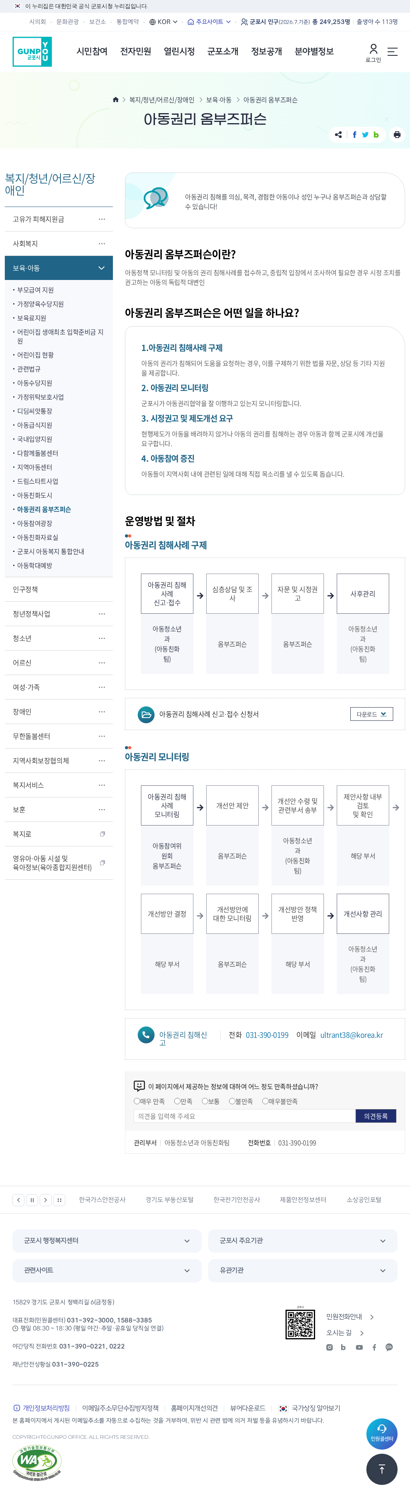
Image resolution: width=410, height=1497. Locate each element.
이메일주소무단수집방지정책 (120, 1408)
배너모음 (59, 1200)
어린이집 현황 (35, 354)
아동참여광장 (34, 523)
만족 (186, 1101)
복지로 (22, 834)
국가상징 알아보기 (316, 1408)
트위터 (365, 134)
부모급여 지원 (35, 289)
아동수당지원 (34, 382)
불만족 (244, 1101)
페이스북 (354, 134)
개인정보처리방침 (46, 1408)
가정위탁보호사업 (40, 396)
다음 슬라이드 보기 (46, 1200)
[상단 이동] (382, 1469)
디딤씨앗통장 (34, 410)
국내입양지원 (34, 438)
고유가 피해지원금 (38, 219)
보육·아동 (26, 268)
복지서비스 (28, 785)
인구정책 (25, 589)
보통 (214, 1101)
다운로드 (367, 714)
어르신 (22, 662)
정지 (32, 1200)
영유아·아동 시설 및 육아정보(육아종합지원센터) (52, 862)
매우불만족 (283, 1101)
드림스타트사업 (37, 481)
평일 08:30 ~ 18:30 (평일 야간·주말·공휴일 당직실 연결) (92, 1328)
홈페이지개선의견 (194, 1408)
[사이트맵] (393, 52)
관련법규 (28, 368)
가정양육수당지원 (40, 303)
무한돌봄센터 (31, 736)
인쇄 (397, 135)
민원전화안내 (344, 1317)
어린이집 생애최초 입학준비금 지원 (60, 336)
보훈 (19, 809)
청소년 (22, 638)
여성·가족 (26, 687)
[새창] (332, 1347)
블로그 (376, 134)
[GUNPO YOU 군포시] (32, 52)
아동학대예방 (34, 565)
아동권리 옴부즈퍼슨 (44, 509)
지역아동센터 (34, 466)
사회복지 (25, 243)
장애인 (22, 711)
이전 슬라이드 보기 (18, 1200)
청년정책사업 (31, 614)
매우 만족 (152, 1101)
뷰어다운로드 (247, 1408)
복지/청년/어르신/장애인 (162, 99)
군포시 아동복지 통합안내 (50, 551)
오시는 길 (338, 1333)
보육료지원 (31, 317)
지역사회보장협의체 (41, 760)
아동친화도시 (34, 495)
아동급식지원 (34, 424)
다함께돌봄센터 (37, 452)
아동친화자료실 (37, 537)
